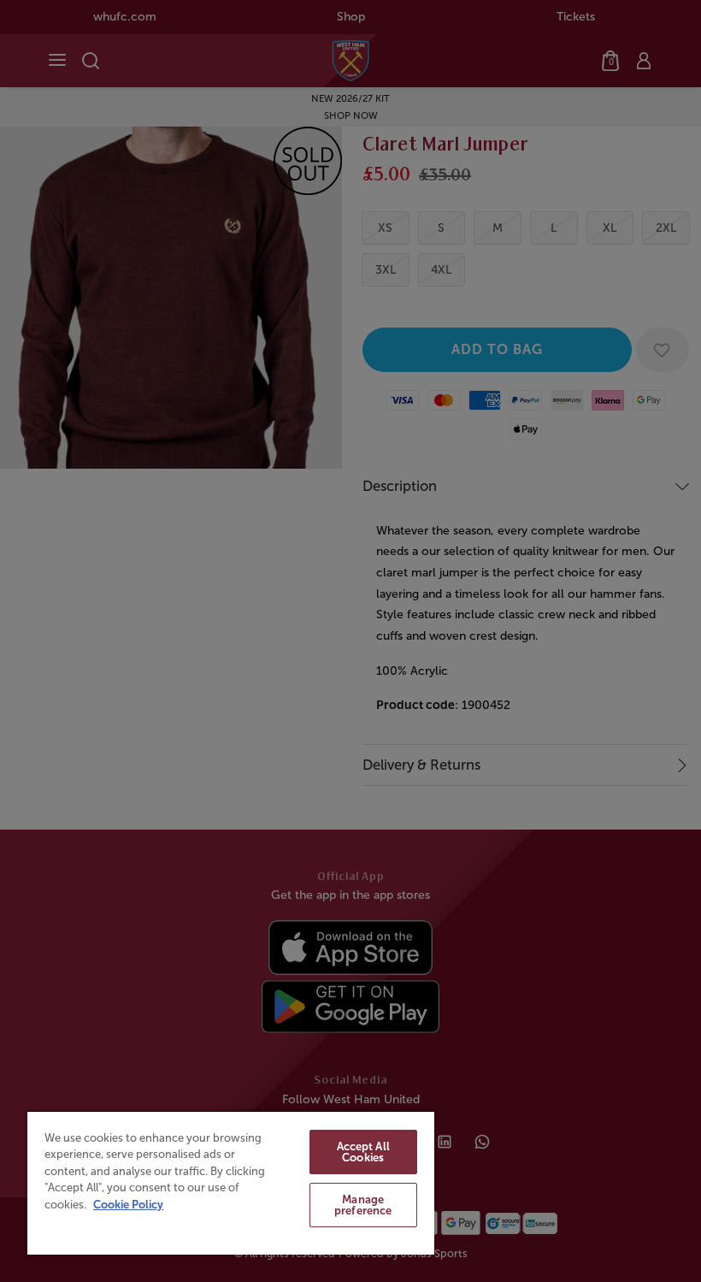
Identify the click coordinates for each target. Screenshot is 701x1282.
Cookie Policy (128, 1204)
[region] (230, 1182)
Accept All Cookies (363, 1152)
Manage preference (363, 1205)
